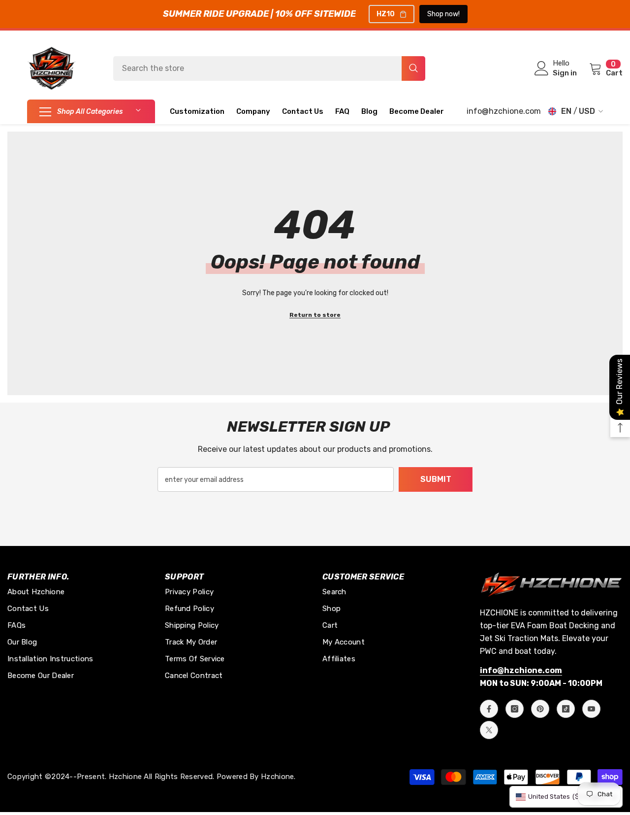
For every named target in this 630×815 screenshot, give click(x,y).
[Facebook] (489, 709)
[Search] (269, 68)
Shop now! (443, 14)
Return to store (315, 314)
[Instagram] (514, 709)
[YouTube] (591, 709)
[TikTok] (566, 709)
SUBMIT (435, 479)
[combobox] (257, 68)
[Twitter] (489, 730)
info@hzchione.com (504, 111)
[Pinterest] (540, 709)
